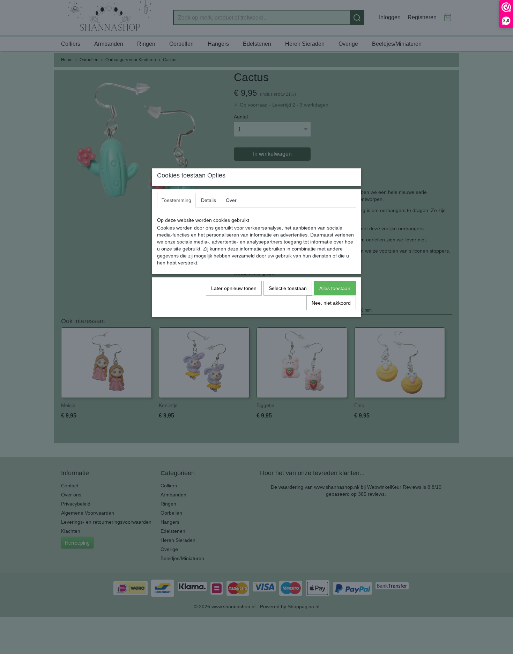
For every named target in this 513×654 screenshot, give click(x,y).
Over (231, 200)
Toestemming (176, 200)
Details (208, 200)
